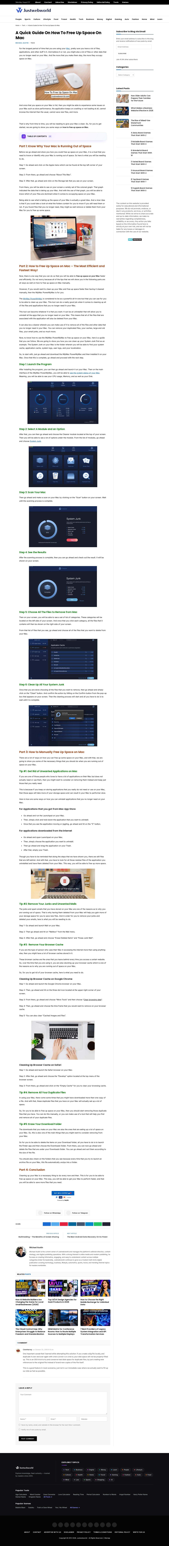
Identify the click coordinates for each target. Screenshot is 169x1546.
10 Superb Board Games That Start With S (141, 189)
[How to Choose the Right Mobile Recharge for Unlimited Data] (95, 1288)
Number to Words (109, 1494)
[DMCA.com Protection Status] (135, 240)
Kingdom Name (35, 1497)
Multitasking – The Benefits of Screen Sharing (39, 1237)
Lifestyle (47, 19)
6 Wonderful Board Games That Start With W (141, 153)
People (19, 19)
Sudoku (31, 1507)
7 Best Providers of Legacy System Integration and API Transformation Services (93, 1331)
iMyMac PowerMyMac (32, 299)
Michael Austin (22, 43)
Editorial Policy (103, 2)
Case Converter (49, 1494)
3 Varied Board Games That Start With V (141, 162)
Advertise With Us (52, 1532)
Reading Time (78, 1494)
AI (112, 1480)
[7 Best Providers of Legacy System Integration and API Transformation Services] (95, 1317)
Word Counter (35, 1494)
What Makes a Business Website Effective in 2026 (142, 109)
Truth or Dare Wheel (44, 1507)
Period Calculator (93, 1494)
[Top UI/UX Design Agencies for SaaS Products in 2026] (63, 1288)
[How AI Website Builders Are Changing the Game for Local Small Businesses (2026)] (30, 1288)
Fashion (135, 19)
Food (56, 19)
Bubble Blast (20, 1507)
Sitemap (107, 1538)
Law (77, 1480)
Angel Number (124, 1494)
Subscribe (122, 53)
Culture (36, 19)
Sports (27, 19)
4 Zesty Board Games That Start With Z (141, 134)
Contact (48, 2)
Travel (64, 19)
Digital (109, 19)
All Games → (75, 1507)
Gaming (118, 19)
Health (73, 19)
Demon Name (21, 1497)
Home (144, 19)
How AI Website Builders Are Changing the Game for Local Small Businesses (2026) (29, 1302)
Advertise (59, 2)
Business (90, 19)
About (38, 2)
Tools (115, 2)
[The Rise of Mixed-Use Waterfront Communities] (122, 123)
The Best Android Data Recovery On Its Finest (87, 1237)
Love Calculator (64, 1494)
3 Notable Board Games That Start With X (142, 142)
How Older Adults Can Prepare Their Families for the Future (141, 98)
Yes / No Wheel (61, 1507)
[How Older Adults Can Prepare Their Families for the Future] (122, 98)
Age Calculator (21, 1494)
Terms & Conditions (102, 1532)
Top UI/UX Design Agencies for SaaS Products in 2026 (62, 1300)
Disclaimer (72, 2)
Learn (159, 19)
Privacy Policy (87, 2)
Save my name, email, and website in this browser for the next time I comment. (51, 1425)
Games (125, 2)
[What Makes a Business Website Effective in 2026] (122, 111)
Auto (127, 19)
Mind (152, 19)
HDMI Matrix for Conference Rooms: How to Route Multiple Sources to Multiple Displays (62, 1331)
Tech (81, 19)
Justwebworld (82, 1538)
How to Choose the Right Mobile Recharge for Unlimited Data (94, 1302)
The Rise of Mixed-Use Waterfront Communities (140, 123)
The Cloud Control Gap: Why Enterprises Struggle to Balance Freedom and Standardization (30, 1331)
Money (100, 19)
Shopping (100, 1480)
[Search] (152, 2)
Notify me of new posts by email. (33, 1430)
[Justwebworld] (33, 10)
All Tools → (48, 1497)
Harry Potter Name (140, 1494)
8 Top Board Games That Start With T (140, 180)
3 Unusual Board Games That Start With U (142, 171)
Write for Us (139, 1532)
